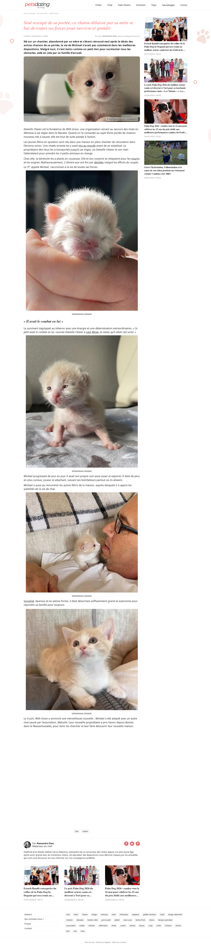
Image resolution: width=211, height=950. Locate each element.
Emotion (141, 5)
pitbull (117, 920)
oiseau (141, 925)
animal (132, 925)
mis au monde (87, 145)
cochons (168, 925)
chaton (85, 831)
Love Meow (92, 332)
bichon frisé (140, 920)
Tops (153, 5)
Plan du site (90, 942)
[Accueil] (37, 5)
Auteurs (28, 914)
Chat (109, 5)
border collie (93, 920)
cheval (178, 925)
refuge (94, 914)
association (70, 925)
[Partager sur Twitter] (132, 845)
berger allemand (175, 914)
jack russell (106, 920)
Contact (28, 928)
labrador (80, 920)
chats (162, 914)
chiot (114, 914)
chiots (114, 925)
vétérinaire (103, 925)
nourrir (135, 158)
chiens (151, 920)
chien (76, 914)
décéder (99, 162)
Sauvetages (168, 5)
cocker (123, 925)
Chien (98, 5)
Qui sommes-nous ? (34, 919)
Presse (27, 923)
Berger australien (165, 920)
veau (83, 931)
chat (76, 831)
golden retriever (149, 914)
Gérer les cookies (119, 942)
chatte (81, 925)
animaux (104, 914)
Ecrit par (106, 36)
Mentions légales (103, 942)
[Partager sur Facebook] (126, 845)
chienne (91, 925)
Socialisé (29, 601)
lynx (67, 931)
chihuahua (124, 914)
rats (75, 931)
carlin (158, 925)
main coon (127, 920)
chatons (69, 920)
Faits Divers (124, 5)
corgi (150, 925)
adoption (135, 914)
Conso (183, 5)
